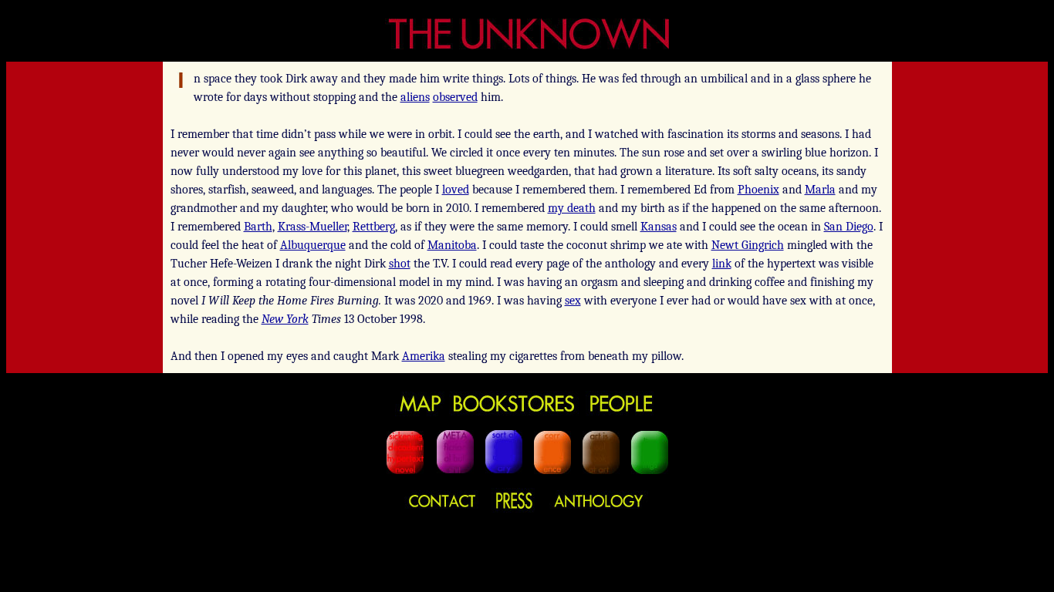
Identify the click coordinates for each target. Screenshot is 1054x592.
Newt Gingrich (747, 245)
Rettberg (374, 227)
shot (399, 264)
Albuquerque (313, 245)
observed (455, 97)
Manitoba (452, 245)
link (721, 264)
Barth (258, 227)
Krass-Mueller (312, 227)
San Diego (848, 227)
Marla (820, 190)
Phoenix (758, 190)
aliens (415, 97)
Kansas (658, 227)
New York (285, 319)
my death (572, 208)
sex (573, 301)
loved (455, 190)
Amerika (423, 356)
